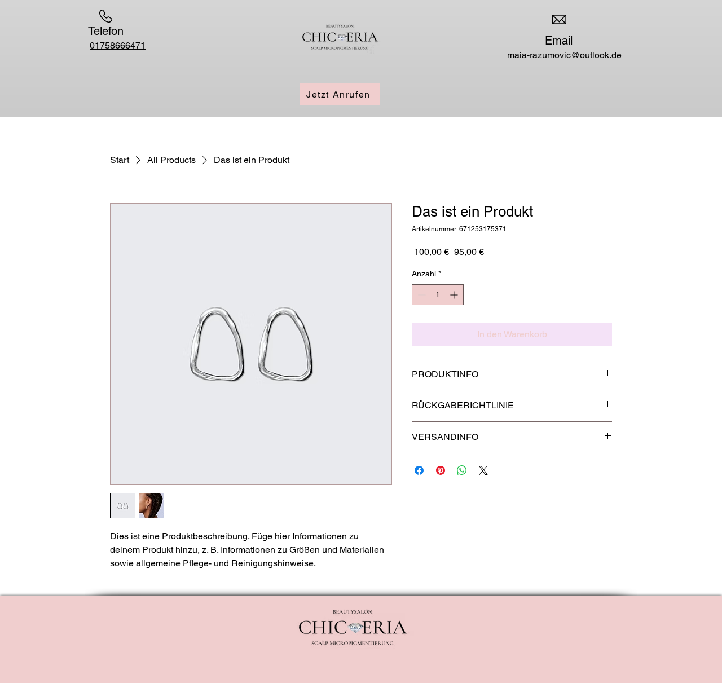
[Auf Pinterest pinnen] (440, 470)
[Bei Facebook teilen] (419, 470)
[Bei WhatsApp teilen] (462, 470)
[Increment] (455, 295)
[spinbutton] (438, 295)
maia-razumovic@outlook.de (564, 55)
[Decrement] (420, 295)
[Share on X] (483, 470)
